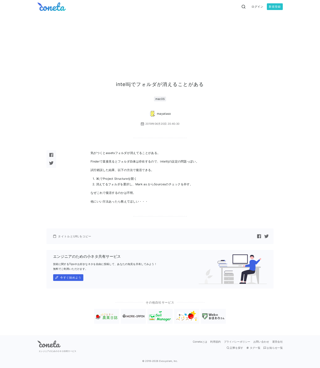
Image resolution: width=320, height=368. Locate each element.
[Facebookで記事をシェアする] (51, 155)
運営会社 (277, 341)
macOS (160, 98)
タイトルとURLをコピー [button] (74, 236)
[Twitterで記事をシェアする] (51, 163)
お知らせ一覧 (275, 347)
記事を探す (236, 347)
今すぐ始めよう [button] (70, 277)
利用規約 (215, 341)
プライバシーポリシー (237, 341)
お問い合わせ (261, 341)
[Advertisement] (160, 41)
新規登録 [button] (275, 6)
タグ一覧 (255, 347)
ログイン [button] (257, 6)
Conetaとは (200, 341)
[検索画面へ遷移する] (243, 6)
